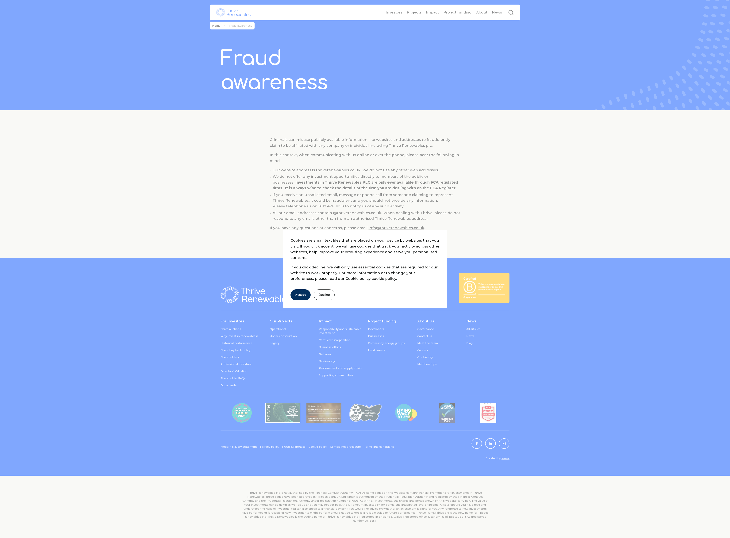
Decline (324, 295)
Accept (300, 295)
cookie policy (384, 278)
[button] (365, 269)
